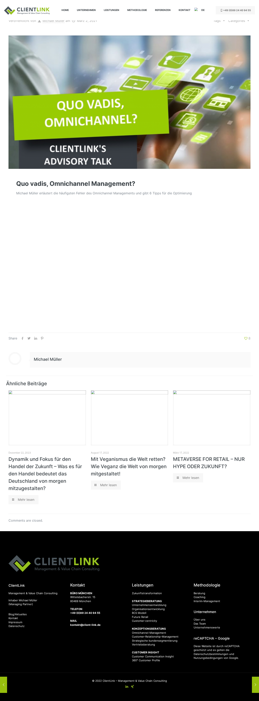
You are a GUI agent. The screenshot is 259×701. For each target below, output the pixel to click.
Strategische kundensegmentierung (154, 640)
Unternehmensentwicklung (149, 605)
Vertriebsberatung (143, 644)
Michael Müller (53, 21)
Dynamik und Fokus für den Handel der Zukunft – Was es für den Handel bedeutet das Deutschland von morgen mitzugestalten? (45, 473)
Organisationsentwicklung (148, 609)
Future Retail (140, 617)
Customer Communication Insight (153, 656)
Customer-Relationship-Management (155, 636)
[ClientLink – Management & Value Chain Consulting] (27, 10)
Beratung (199, 593)
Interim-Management (207, 601)
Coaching (199, 597)
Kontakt (13, 618)
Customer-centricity (144, 620)
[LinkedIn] (127, 686)
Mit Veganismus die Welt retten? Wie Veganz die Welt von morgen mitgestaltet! (129, 466)
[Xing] (132, 686)
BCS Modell (139, 612)
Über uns (199, 619)
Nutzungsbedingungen (208, 657)
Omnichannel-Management (149, 632)
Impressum (15, 622)
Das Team (200, 623)
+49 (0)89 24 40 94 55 (237, 10)
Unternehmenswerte (207, 627)
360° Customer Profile (146, 660)
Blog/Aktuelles (17, 614)
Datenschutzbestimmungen (211, 654)
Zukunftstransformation (147, 593)
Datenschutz (16, 626)
